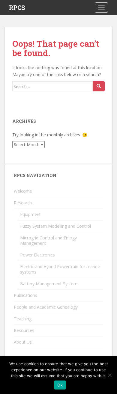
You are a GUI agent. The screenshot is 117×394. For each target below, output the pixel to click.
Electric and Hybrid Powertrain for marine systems (60, 269)
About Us (23, 342)
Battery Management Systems (50, 283)
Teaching (23, 318)
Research (23, 203)
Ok (60, 385)
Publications (25, 295)
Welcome (23, 191)
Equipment (30, 214)
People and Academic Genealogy (46, 307)
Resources (24, 330)
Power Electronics (37, 255)
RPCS (17, 7)
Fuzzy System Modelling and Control (55, 226)
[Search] (99, 86)
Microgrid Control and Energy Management (48, 240)
